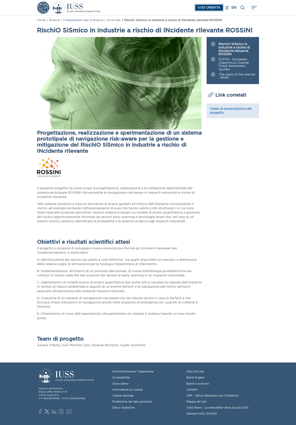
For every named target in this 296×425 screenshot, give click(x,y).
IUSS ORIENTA (209, 7)
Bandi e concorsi (197, 383)
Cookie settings (123, 395)
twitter (47, 411)
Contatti (192, 389)
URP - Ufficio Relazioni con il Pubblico (212, 395)
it (227, 7)
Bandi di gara (195, 377)
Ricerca (54, 20)
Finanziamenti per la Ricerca (83, 20)
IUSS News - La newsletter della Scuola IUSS (217, 407)
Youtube (69, 412)
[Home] (76, 4)
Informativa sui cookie (127, 389)
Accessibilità (121, 377)
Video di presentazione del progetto (231, 110)
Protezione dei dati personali (132, 401)
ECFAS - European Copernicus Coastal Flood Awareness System (234, 64)
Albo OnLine (195, 371)
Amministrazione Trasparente (132, 371)
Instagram (62, 411)
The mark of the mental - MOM (237, 76)
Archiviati (114, 20)
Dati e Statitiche (123, 407)
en (233, 7)
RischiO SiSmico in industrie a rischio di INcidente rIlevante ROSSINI (234, 49)
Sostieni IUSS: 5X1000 (201, 413)
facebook (42, 411)
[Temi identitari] (43, 4)
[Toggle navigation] (254, 7)
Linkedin (55, 412)
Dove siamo (120, 383)
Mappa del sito (196, 401)
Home (41, 20)
